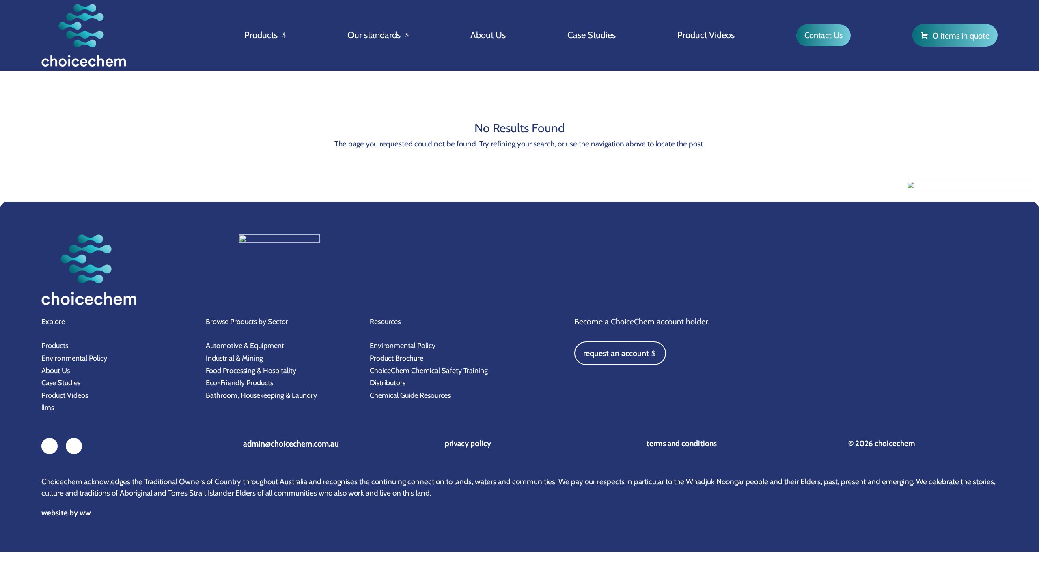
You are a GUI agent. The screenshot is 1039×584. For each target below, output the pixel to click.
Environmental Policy (74, 358)
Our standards (374, 35)
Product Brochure (396, 358)
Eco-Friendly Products (239, 382)
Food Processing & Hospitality (251, 370)
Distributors (387, 382)
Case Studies (591, 35)
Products (261, 35)
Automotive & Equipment (245, 345)
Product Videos (706, 35)
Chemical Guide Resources (410, 395)
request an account (616, 353)
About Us (488, 35)
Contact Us (823, 35)
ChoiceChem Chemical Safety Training (429, 370)
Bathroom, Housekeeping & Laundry (261, 395)
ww (85, 512)
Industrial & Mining (234, 358)
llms (47, 407)
